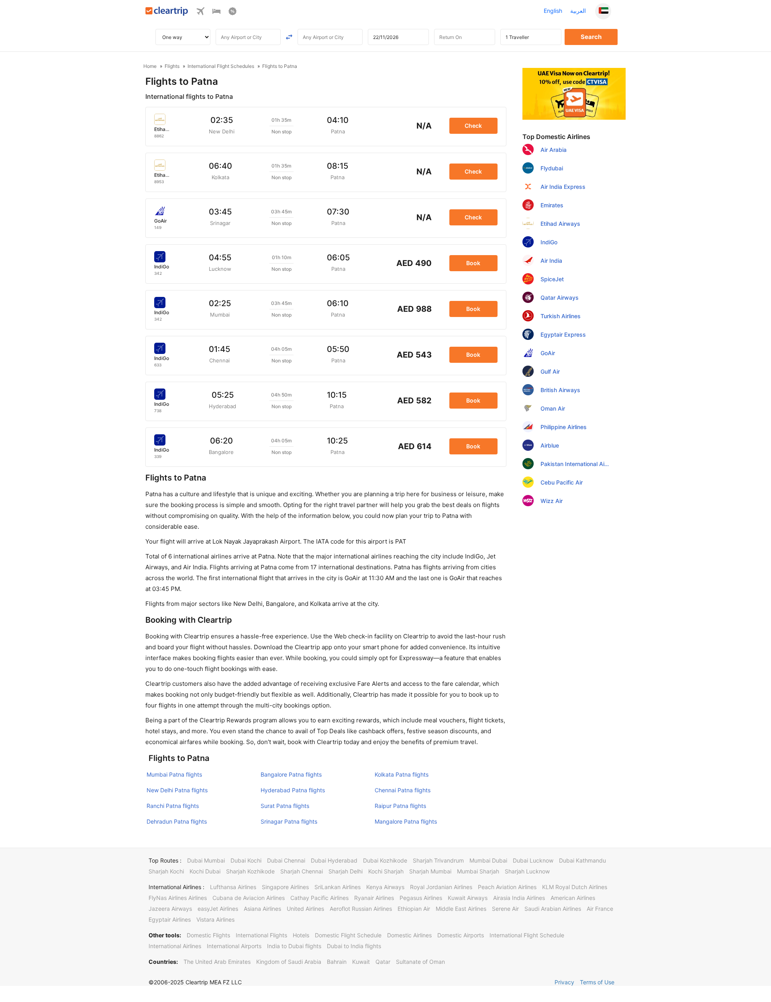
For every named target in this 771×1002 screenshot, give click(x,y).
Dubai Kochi (245, 860)
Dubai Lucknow (533, 860)
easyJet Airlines (218, 908)
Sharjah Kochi (166, 871)
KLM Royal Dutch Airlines (574, 886)
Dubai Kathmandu (582, 860)
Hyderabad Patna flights (293, 790)
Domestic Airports (460, 935)
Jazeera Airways (170, 908)
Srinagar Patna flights (289, 821)
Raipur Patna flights (400, 805)
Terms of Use (597, 982)
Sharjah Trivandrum (438, 860)
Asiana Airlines (262, 908)
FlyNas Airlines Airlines (178, 897)
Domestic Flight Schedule (348, 935)
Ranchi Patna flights (173, 805)
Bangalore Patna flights (291, 774)
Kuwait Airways (467, 897)
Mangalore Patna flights (406, 821)
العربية (578, 10)
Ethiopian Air (414, 908)
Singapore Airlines (285, 886)
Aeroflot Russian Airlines (361, 908)
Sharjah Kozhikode (250, 871)
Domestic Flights (208, 935)
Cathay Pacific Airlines (319, 897)
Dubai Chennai (286, 860)
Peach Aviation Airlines (507, 886)
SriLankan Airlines (337, 886)
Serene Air (505, 908)
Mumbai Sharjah (478, 871)
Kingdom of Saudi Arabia (288, 961)
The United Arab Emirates (217, 961)
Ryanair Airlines (374, 897)
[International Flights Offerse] (232, 13)
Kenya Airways (385, 886)
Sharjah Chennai (301, 871)
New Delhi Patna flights (177, 790)
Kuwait (361, 961)
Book (473, 263)
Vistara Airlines (215, 919)
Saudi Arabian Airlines (552, 908)
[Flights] (200, 13)
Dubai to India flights (354, 946)
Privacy (564, 982)
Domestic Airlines (409, 935)
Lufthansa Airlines (233, 886)
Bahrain (337, 961)
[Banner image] (574, 93)
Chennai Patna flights (402, 790)
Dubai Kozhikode (385, 860)
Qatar (382, 961)
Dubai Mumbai (206, 860)
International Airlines (175, 946)
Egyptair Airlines (170, 919)
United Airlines (305, 908)
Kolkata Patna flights (401, 774)
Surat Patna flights (285, 805)
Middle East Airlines (461, 908)
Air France (600, 908)
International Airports (234, 946)
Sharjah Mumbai (430, 871)
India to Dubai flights (294, 946)
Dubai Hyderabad (334, 860)
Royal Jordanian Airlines (441, 886)
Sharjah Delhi (345, 871)
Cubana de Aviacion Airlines (248, 897)
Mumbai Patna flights (174, 774)
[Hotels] (216, 13)
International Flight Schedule (527, 935)
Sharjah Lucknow (527, 871)
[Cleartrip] (166, 13)
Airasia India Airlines (519, 897)
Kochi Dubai (205, 871)
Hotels (301, 935)
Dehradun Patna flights (177, 821)
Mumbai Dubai (488, 860)
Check (473, 125)
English (553, 10)
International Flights (261, 935)
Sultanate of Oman (420, 961)
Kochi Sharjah (386, 871)
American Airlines (573, 897)
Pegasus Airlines (421, 897)
